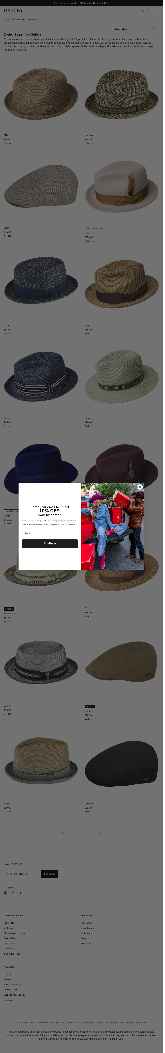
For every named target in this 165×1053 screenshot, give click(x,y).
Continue (50, 544)
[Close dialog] (140, 487)
